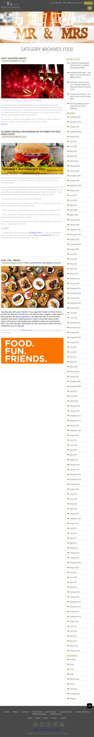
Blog (45, 718)
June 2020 (73, 396)
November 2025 (75, 122)
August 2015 (74, 621)
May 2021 (73, 357)
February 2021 (75, 372)
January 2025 (74, 171)
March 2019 (74, 460)
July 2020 (73, 391)
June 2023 (73, 259)
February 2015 (75, 651)
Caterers (73, 659)
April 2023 (73, 269)
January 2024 (74, 225)
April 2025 (73, 156)
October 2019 (74, 426)
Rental (72, 684)
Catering (25, 712)
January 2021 (74, 377)
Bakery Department (23, 316)
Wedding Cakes (56, 714)
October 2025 (74, 127)
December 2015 (75, 602)
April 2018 (73, 509)
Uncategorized (75, 694)
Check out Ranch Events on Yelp (47, 730)
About (38, 718)
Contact (54, 718)
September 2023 (75, 244)
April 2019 (73, 455)
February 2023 (75, 279)
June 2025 (73, 146)
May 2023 (73, 264)
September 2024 (75, 186)
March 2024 (74, 215)
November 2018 (75, 479)
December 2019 (75, 416)
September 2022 (75, 303)
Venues (6, 712)
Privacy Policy (57, 733)
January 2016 (74, 597)
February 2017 (75, 553)
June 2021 (73, 352)
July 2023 (73, 254)
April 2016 (73, 587)
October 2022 (74, 298)
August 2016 (74, 568)
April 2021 (73, 362)
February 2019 (75, 465)
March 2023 (74, 274)
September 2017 (75, 519)
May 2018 (73, 504)
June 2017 (73, 533)
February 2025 (75, 166)
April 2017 (73, 543)
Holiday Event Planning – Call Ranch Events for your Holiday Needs (80, 96)
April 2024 (73, 210)
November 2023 (75, 235)
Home (30, 718)
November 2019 (75, 421)
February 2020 (75, 406)
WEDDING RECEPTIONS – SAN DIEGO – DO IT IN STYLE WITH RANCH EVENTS (80, 75)
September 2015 (75, 617)
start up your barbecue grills (42, 235)
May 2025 (73, 151)
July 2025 (73, 142)
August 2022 (74, 308)
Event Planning (50, 712)
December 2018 (75, 474)
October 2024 (74, 181)
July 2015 (73, 626)
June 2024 (73, 200)
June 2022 (73, 318)
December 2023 (75, 230)
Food (72, 669)
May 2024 (73, 205)
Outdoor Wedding (82, 712)
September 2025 (75, 132)
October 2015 (74, 612)
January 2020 (74, 411)
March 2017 (74, 548)
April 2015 (73, 641)
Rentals (15, 712)
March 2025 (74, 161)
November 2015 (75, 607)
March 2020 (74, 401)
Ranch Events (74, 679)
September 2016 (75, 563)
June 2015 (73, 631)
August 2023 (74, 249)
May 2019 (73, 450)
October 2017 (74, 514)
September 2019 (75, 430)
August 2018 (74, 489)
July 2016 (73, 572)
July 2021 (73, 347)
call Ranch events (26, 330)
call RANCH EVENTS (35, 233)
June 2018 (73, 499)
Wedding (73, 699)
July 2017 (73, 528)
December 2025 (75, 117)
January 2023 (74, 284)
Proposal (88, 3)
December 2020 (75, 381)
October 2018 (74, 484)
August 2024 (74, 190)
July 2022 (73, 313)
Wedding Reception (39, 714)
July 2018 (73, 494)
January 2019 (74, 470)
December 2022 (75, 288)
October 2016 (74, 558)
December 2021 (75, 323)
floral (72, 664)
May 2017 (73, 538)
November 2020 (75, 386)
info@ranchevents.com (74, 3)
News (72, 674)
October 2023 (74, 239)
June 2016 (73, 577)
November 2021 (75, 328)
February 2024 (75, 220)
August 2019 (74, 435)
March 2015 (74, 646)
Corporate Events (66, 712)
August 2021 (74, 342)
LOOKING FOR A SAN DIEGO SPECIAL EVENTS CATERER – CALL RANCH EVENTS (80, 65)
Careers (63, 718)
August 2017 (74, 523)
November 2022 (75, 293)
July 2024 (73, 195)
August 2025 (74, 137)
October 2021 (74, 332)
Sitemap (65, 733)
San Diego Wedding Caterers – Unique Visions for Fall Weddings (80, 106)
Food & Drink (37, 712)
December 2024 (75, 176)
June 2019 (73, 445)
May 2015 (73, 636)
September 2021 (75, 337)
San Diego (73, 689)
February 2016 (75, 592)
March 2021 (74, 367)
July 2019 (73, 440)
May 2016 (73, 582)
